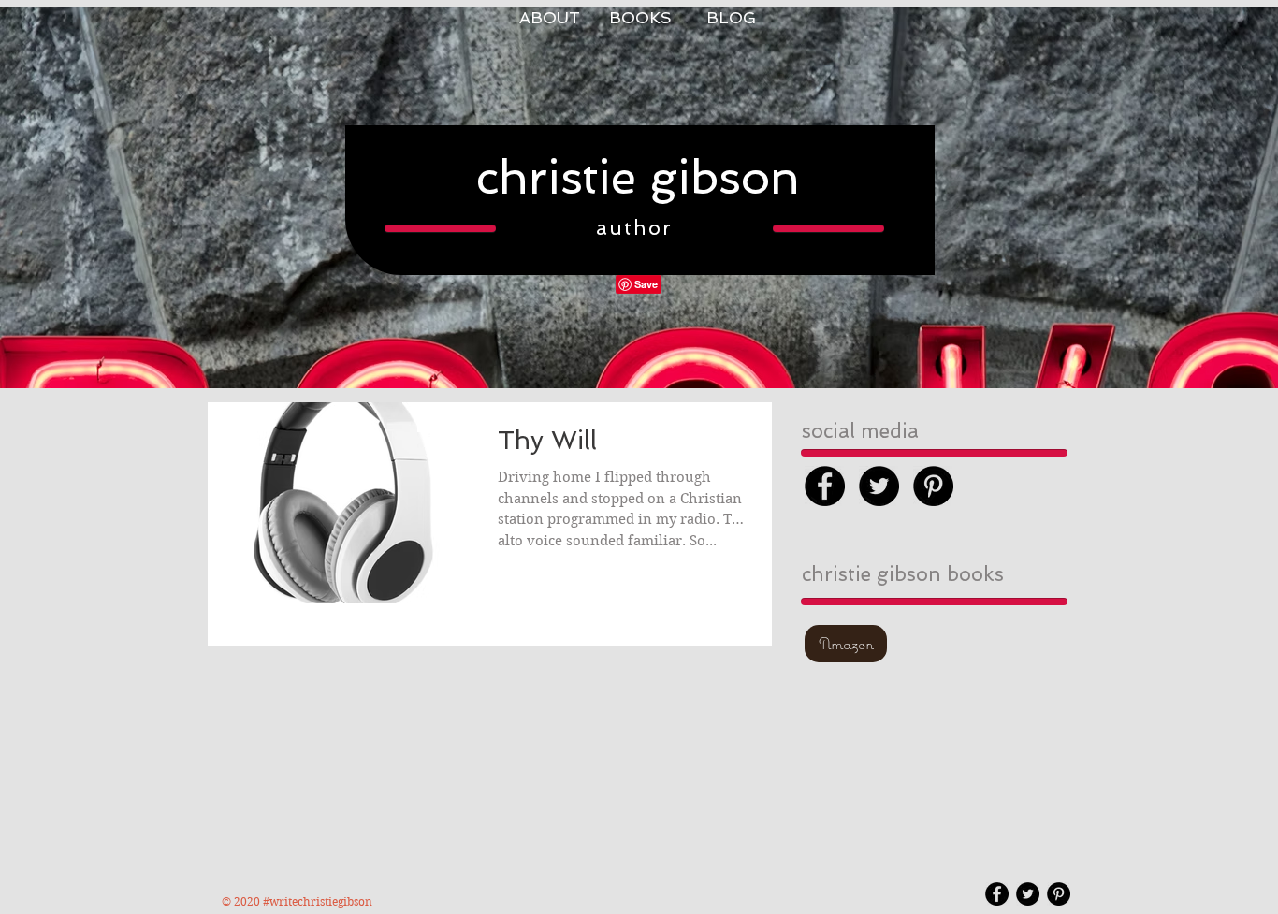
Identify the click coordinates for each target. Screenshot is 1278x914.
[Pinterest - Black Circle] (933, 486)
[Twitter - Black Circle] (879, 486)
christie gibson (638, 177)
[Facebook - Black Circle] (825, 486)
